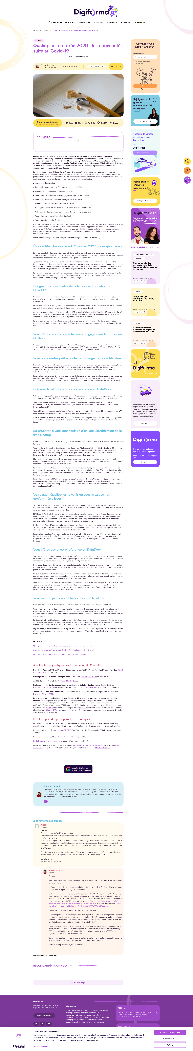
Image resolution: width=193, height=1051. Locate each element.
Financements (85, 22)
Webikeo (50, 707)
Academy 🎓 (140, 22)
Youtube (82, 707)
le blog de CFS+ (50, 710)
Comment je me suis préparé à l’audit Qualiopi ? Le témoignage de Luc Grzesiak (63, 650)
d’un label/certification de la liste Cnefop (86, 745)
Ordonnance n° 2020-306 (44, 687)
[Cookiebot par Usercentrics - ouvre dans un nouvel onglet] (19, 1046)
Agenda (138, 291)
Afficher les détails (41, 1047)
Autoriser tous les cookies (170, 1032)
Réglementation (55, 22)
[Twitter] (46, 801)
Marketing (98, 22)
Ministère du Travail (102, 748)
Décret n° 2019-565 (65, 730)
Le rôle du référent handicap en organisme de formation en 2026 (144, 329)
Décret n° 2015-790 (65, 737)
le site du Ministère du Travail (90, 687)
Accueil (35, 30)
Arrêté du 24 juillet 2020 (67, 681)
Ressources (112, 22)
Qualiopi (45, 30)
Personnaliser (168, 1039)
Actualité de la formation (144, 254)
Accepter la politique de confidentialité (143, 62)
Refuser (170, 1045)
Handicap (139, 323)
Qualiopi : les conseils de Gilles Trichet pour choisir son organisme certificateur (63, 646)
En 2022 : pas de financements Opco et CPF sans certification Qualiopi (60, 654)
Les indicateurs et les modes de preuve (48, 741)
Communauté (126, 22)
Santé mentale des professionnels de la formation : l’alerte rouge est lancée (145, 266)
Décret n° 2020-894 (89, 676)
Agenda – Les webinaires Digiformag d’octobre (143, 298)
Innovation (70, 22)
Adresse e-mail (138, 53)
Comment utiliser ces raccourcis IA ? (48, 124)
